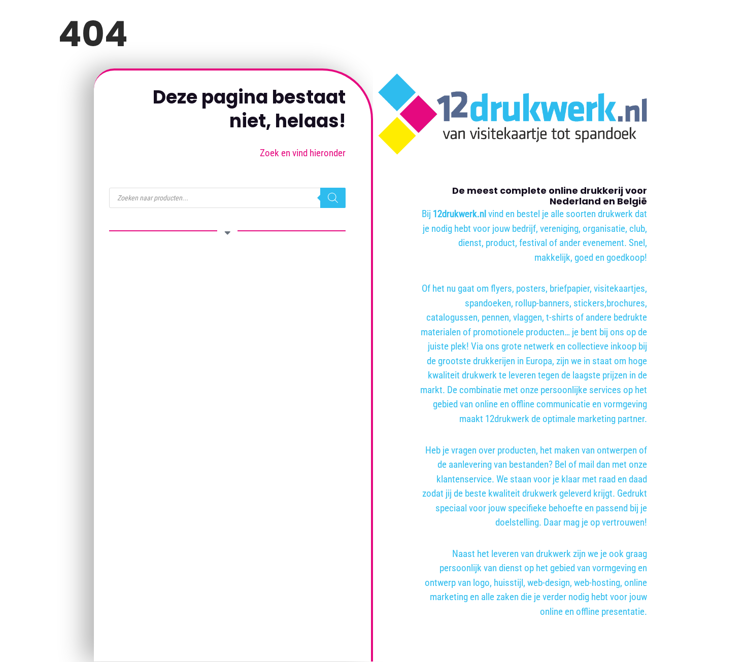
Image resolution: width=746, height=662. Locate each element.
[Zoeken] (333, 198)
